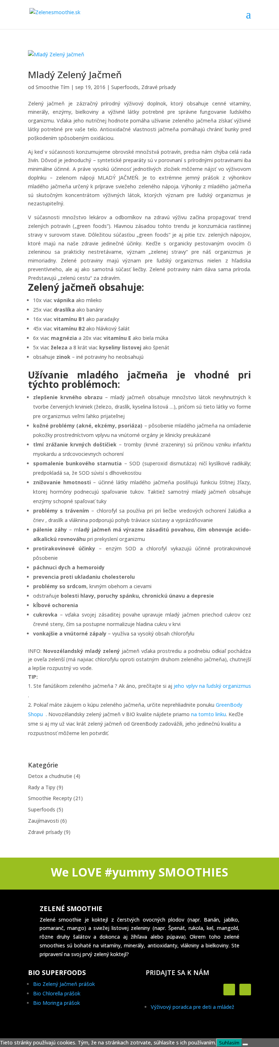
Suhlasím (229, 1042)
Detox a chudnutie (50, 776)
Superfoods (124, 87)
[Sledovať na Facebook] (229, 989)
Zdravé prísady (158, 87)
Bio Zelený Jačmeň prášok (64, 983)
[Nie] (245, 1044)
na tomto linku (208, 714)
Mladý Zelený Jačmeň (75, 74)
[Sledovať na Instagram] (245, 989)
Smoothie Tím (52, 87)
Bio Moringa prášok (56, 1002)
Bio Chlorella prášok (56, 993)
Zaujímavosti (43, 820)
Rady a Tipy (41, 787)
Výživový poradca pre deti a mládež (192, 1006)
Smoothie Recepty (50, 798)
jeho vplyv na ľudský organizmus (212, 685)
